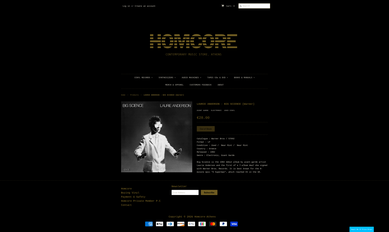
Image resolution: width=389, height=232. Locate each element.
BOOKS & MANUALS (243, 78)
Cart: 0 (230, 6)
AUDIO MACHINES (191, 78)
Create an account (145, 6)
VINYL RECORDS (142, 78)
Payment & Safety (133, 197)
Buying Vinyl (130, 193)
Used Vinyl (229, 110)
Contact (126, 205)
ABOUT (221, 85)
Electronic (216, 110)
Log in (126, 6)
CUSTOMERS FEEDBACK (201, 85)
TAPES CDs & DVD (217, 78)
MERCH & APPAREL (174, 85)
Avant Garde (202, 110)
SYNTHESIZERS (166, 78)
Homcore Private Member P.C (141, 201)
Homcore (126, 188)
